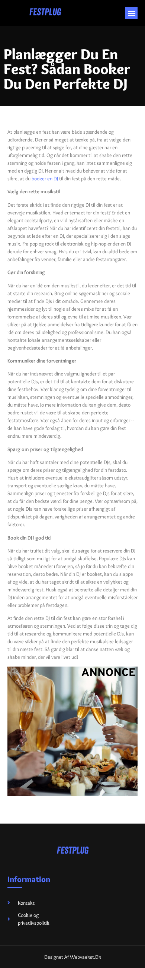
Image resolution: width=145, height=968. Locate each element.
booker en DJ (45, 178)
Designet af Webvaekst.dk (72, 957)
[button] (131, 13)
